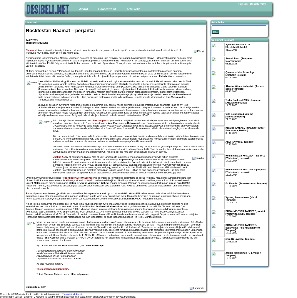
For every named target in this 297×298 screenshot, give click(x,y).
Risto (29, 193)
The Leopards (101, 120)
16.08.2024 (245, 172)
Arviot (83, 9)
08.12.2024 (244, 130)
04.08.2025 (239, 75)
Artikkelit (133, 9)
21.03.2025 (239, 116)
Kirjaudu (243, 4)
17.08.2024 (245, 158)
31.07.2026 (237, 47)
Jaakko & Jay (60, 157)
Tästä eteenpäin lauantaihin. (53, 269)
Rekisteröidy (258, 4)
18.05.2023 (245, 214)
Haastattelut (107, 9)
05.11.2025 (238, 61)
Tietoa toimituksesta (72, 294)
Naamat (30, 50)
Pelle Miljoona (70, 177)
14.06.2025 (242, 103)
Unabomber (88, 177)
